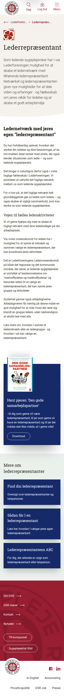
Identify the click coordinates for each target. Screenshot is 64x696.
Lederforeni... (19, 22)
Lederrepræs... (41, 22)
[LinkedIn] (58, 669)
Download (18, 436)
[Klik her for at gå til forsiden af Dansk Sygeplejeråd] (15, 7)
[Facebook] (51, 669)
